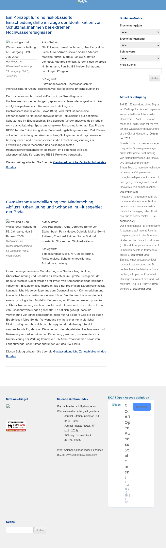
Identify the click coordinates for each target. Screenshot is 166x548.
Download (142, 406)
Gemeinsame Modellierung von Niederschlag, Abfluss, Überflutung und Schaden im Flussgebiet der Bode (54, 207)
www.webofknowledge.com (81, 454)
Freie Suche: (128, 64)
